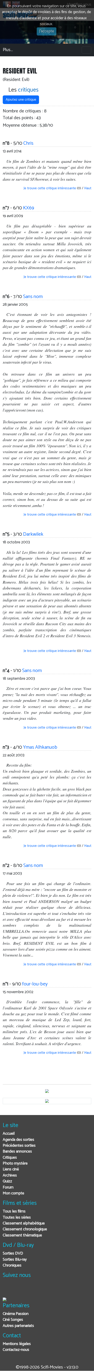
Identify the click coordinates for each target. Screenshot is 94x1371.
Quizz (7, 1181)
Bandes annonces (17, 1151)
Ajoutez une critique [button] (21, 100)
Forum (8, 1187)
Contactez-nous (16, 1350)
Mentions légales (17, 1344)
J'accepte (46, 31)
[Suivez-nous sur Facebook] (7, 1289)
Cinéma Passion (16, 1314)
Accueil (9, 1133)
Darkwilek (33, 534)
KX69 (28, 208)
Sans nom (33, 297)
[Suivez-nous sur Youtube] (29, 1289)
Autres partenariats (18, 1326)
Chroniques (12, 1265)
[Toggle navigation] (86, 50)
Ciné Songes (13, 1320)
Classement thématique (22, 1235)
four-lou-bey (35, 984)
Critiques (10, 1157)
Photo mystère (15, 1163)
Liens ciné (11, 1169)
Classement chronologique (25, 1229)
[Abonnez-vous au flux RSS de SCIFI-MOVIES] (41, 1289)
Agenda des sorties (18, 1140)
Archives (10, 1175)
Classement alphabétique (24, 1223)
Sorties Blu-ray (15, 1259)
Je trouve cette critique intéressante (49, 188)
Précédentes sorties (19, 1145)
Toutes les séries (17, 1217)
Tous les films (14, 1211)
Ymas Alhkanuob (40, 747)
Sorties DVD (13, 1253)
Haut (87, 188)
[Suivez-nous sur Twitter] (18, 1289)
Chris (28, 143)
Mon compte (13, 1193)
